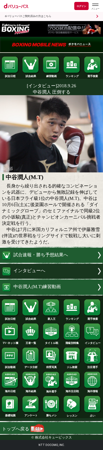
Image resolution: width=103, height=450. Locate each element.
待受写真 (51, 367)
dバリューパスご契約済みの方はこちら (28, 16)
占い (92, 415)
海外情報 (92, 391)
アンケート (31, 415)
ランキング (72, 76)
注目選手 (92, 367)
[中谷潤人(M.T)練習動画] (51, 293)
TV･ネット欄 (10, 342)
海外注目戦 (72, 391)
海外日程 (10, 391)
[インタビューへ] (51, 277)
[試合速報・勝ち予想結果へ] (51, 261)
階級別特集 (72, 342)
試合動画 (10, 367)
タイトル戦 (51, 342)
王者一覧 (31, 342)
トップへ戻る (16, 428)
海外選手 (51, 391)
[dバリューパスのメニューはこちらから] (95, 7)
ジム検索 (72, 367)
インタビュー (93, 342)
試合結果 (31, 76)
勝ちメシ (51, 415)
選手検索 (92, 76)
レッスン (72, 415)
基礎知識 (10, 415)
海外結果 (31, 391)
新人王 (52, 318)
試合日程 (10, 76)
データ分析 (31, 367)
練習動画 (51, 76)
